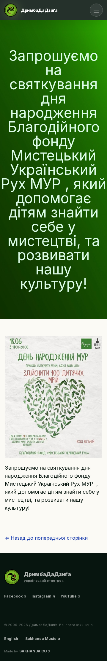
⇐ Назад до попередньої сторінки (46, 538)
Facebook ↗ (15, 596)
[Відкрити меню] (96, 10)
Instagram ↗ (43, 596)
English (11, 638)
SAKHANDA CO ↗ (35, 651)
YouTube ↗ (70, 596)
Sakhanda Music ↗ (42, 638)
